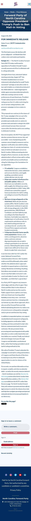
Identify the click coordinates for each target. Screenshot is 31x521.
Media (12, 12)
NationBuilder (19, 510)
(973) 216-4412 (16, 506)
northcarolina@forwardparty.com (12, 48)
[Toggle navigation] (2, 4)
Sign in (15, 509)
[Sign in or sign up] (29, 4)
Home (6, 12)
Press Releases (22, 12)
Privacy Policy (15, 490)
